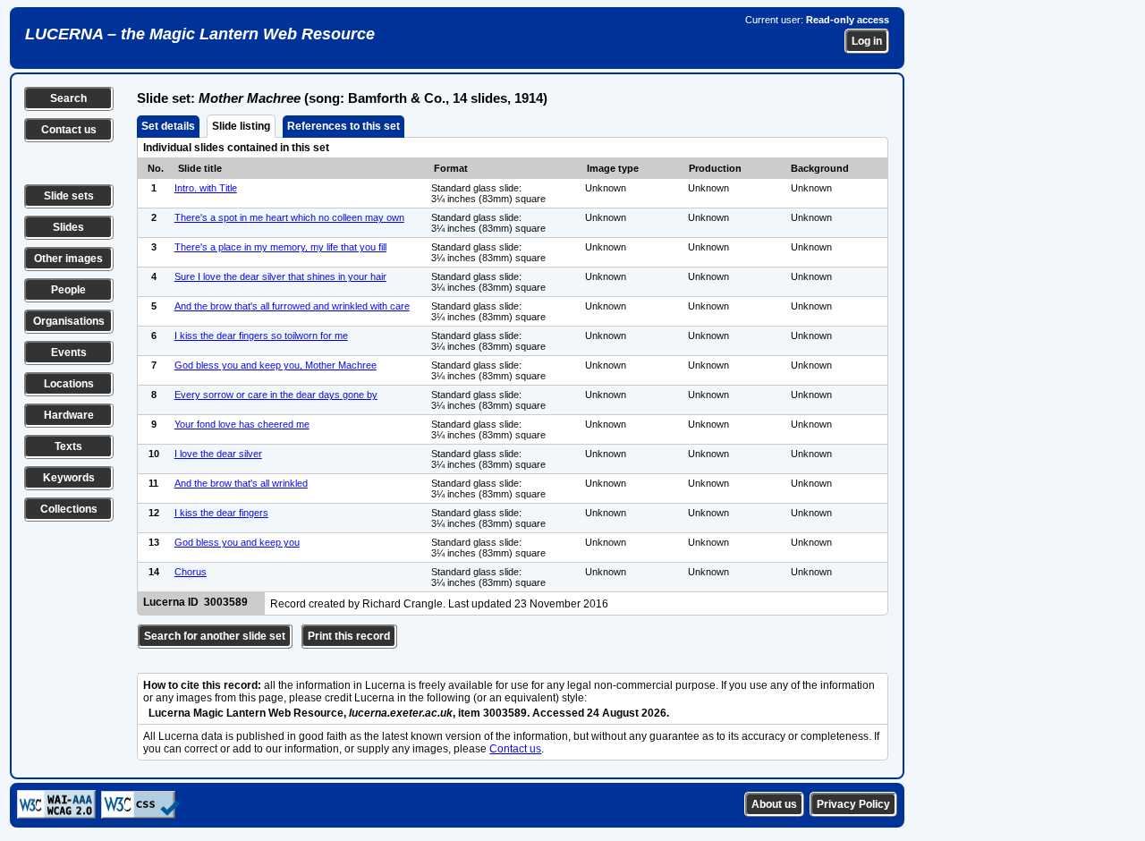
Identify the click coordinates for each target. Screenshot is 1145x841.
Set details (168, 126)
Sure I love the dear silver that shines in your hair (280, 276)
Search (68, 98)
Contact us (69, 129)
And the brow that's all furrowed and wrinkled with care (292, 306)
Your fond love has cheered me (242, 424)
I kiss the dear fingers (221, 512)
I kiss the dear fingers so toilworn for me (261, 335)
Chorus (190, 571)
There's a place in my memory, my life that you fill (280, 247)
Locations (69, 384)
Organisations (69, 321)
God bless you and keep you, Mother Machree (275, 365)
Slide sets (69, 196)
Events (69, 352)
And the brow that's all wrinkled (241, 483)
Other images (68, 258)
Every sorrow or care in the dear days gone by (275, 394)
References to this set (343, 126)
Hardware (69, 415)
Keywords (69, 477)
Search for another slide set (214, 636)
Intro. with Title (205, 188)
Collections (69, 509)
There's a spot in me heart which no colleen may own (289, 217)
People (68, 290)
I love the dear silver (218, 453)
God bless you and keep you (237, 542)
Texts (68, 446)
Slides (68, 227)
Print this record (349, 636)
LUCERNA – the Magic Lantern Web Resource (200, 34)
